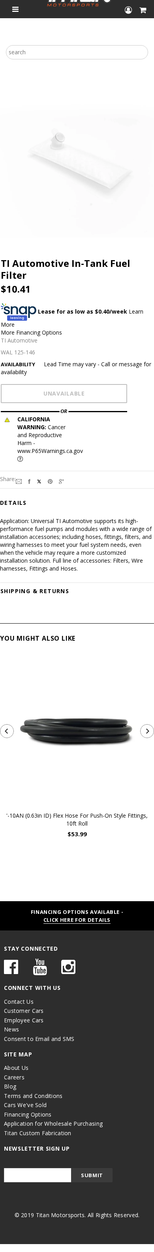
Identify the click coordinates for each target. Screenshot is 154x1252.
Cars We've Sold (25, 1105)
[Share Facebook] (29, 480)
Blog (10, 1086)
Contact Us (19, 1001)
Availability (18, 364)
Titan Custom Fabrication (37, 1133)
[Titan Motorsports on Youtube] (40, 970)
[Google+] (61, 480)
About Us (16, 1067)
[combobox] (77, 52)
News (11, 1029)
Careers (14, 1077)
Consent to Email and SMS (39, 1039)
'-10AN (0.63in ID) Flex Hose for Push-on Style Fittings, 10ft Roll (77, 819)
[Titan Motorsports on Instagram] (68, 970)
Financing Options (28, 1114)
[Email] (19, 480)
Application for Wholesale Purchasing (53, 1123)
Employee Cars (24, 1020)
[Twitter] (39, 480)
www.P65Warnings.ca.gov (50, 451)
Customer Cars (24, 1010)
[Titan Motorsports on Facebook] (11, 970)
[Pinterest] (50, 480)
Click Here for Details (77, 919)
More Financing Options (31, 332)
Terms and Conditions (33, 1096)
